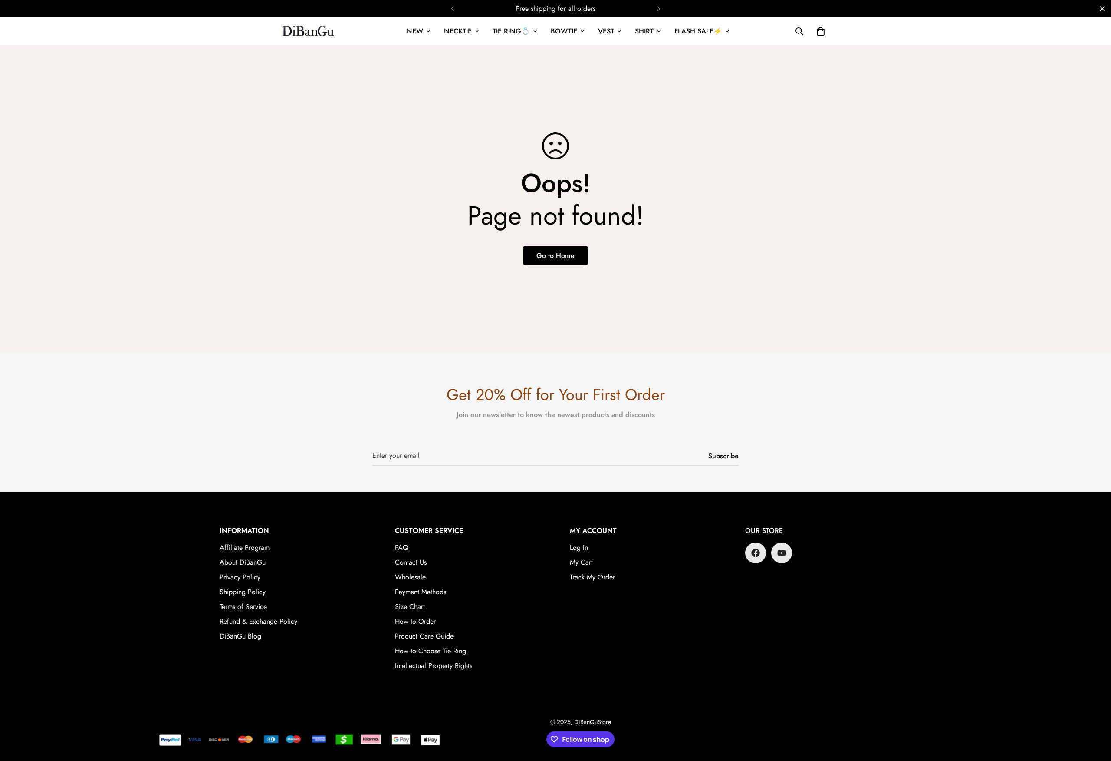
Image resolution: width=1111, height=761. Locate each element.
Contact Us (411, 562)
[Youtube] (781, 553)
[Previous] (452, 8)
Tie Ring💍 (511, 31)
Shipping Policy (243, 592)
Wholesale (410, 577)
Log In (579, 548)
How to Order (415, 621)
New (415, 31)
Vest (606, 31)
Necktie (458, 31)
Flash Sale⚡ (698, 31)
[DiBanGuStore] (309, 31)
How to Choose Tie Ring (430, 651)
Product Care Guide (424, 636)
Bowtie (564, 31)
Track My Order (592, 577)
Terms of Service (243, 607)
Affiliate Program (245, 548)
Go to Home (555, 256)
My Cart (581, 562)
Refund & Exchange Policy (258, 621)
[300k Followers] (755, 553)
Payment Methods (420, 592)
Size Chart (410, 607)
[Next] (658, 8)
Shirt (644, 31)
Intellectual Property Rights (433, 666)
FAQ (401, 548)
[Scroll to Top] (1094, 714)
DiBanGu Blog (240, 636)
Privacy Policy (240, 577)
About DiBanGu (243, 562)
